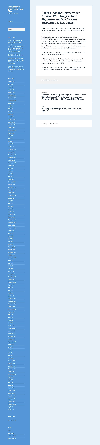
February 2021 (11, 247)
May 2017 (10, 352)
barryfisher (55, 80)
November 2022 (12, 190)
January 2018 (11, 331)
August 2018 (11, 312)
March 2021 (11, 244)
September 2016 (12, 374)
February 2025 (11, 119)
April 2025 (10, 114)
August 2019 (11, 285)
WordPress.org (12, 438)
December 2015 (12, 396)
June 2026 (10, 87)
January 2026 (11, 92)
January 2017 (11, 363)
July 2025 (10, 106)
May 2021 (10, 239)
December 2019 (12, 276)
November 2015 (12, 398)
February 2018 (11, 328)
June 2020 (10, 263)
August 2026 (11, 81)
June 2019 (10, 290)
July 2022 (10, 201)
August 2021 (11, 230)
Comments (12, 436)
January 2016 (11, 393)
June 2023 (10, 171)
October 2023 (11, 160)
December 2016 (12, 366)
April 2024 (10, 144)
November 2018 (12, 304)
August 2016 (11, 377)
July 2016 (10, 379)
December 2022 (12, 187)
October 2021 (11, 225)
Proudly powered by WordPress (50, 123)
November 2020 (12, 252)
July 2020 (10, 260)
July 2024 (10, 135)
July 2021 (10, 233)
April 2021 (10, 241)
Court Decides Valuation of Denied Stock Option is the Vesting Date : (15, 42)
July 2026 (10, 84)
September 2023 (12, 163)
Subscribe (10, 21)
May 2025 (10, 111)
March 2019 (11, 295)
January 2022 (11, 217)
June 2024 (10, 138)
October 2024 (11, 127)
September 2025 (12, 100)
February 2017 (11, 361)
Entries (11, 433)
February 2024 (11, 149)
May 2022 (10, 206)
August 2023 (11, 165)
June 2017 (10, 350)
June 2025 (10, 108)
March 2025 (11, 117)
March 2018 (11, 325)
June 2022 (10, 203)
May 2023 (10, 173)
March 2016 (11, 388)
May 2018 (10, 320)
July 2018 (10, 314)
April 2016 (10, 385)
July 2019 (10, 287)
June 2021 (10, 236)
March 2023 (11, 179)
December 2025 (12, 95)
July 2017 (10, 347)
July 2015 (10, 407)
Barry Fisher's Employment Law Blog (15, 8)
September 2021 (12, 228)
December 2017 (12, 333)
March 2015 (11, 409)
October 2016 (11, 371)
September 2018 (12, 309)
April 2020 (10, 268)
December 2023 (12, 154)
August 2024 (11, 133)
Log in (9, 430)
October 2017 (11, 339)
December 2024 (12, 125)
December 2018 (12, 301)
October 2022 (11, 192)
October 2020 (11, 255)
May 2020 (10, 266)
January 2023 (11, 184)
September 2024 (12, 130)
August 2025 (11, 103)
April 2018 (10, 323)
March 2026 (11, 89)
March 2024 (11, 146)
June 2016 (10, 382)
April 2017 (10, 355)
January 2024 (11, 152)
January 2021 (11, 249)
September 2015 (12, 404)
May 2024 (10, 141)
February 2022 (11, 214)
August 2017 (11, 344)
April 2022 (10, 209)
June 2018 (10, 317)
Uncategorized (12, 420)
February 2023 (11, 182)
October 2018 (11, 306)
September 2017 (12, 342)
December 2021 (12, 220)
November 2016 (12, 369)
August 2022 (11, 198)
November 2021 (12, 222)
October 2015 (11, 401)
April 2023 (10, 176)
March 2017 (11, 358)
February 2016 (11, 390)
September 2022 (12, 195)
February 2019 (11, 298)
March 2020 (11, 271)
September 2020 (12, 257)
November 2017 (12, 336)
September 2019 (12, 282)
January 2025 (11, 122)
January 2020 (11, 274)
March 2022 (11, 211)
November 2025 (12, 98)
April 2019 (10, 293)
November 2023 (12, 157)
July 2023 (10, 168)
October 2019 (11, 279)
